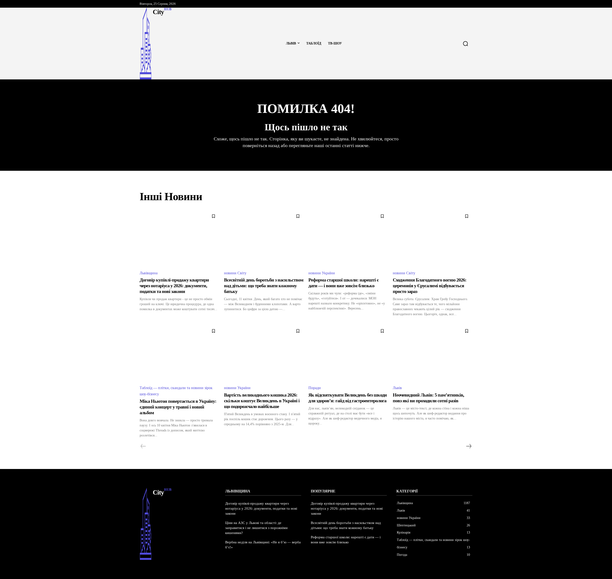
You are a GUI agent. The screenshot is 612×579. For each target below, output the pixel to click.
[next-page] (468, 446)
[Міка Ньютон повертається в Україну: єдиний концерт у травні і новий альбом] (179, 353)
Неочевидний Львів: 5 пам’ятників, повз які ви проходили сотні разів (428, 397)
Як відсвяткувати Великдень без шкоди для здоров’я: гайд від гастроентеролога (347, 397)
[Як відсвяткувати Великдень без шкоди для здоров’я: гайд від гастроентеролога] (348, 353)
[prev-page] (143, 446)
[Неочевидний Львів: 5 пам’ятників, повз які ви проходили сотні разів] (432, 353)
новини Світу (235, 273)
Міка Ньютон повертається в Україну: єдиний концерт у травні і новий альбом (178, 406)
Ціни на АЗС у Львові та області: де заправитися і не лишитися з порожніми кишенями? (256, 528)
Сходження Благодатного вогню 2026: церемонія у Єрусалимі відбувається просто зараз (429, 285)
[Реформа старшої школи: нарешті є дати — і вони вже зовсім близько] (348, 238)
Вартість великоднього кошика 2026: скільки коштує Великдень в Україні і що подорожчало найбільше (262, 400)
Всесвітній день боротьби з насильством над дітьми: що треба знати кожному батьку (263, 285)
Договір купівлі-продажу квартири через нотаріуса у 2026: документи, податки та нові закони (174, 285)
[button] (465, 43)
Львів (397, 388)
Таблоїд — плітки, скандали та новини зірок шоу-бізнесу (176, 391)
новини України (321, 273)
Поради (314, 388)
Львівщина (149, 273)
